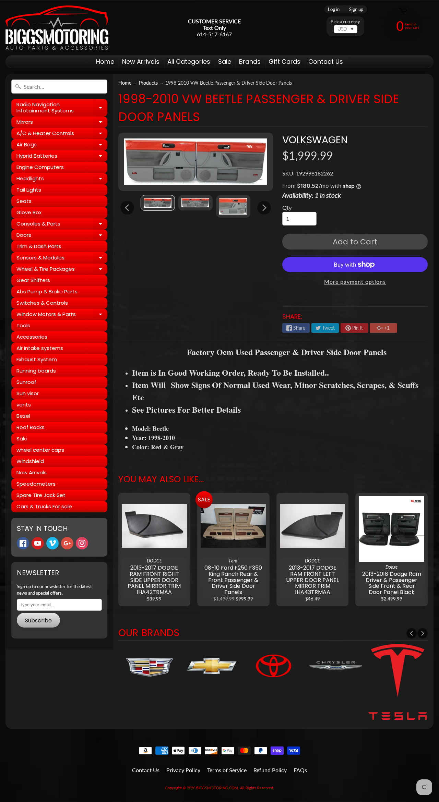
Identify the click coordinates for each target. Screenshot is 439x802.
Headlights (61, 179)
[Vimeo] (52, 543)
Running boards (36, 370)
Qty (287, 207)
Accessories (31, 336)
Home (105, 61)
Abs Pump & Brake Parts (47, 291)
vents (23, 404)
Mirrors (61, 123)
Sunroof (26, 382)
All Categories (188, 61)
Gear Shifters (33, 280)
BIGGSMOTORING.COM (217, 788)
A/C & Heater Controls (61, 134)
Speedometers (36, 483)
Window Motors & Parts (61, 315)
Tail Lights (28, 189)
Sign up (356, 9)
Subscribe (38, 620)
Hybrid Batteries (61, 157)
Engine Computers (40, 167)
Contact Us (325, 61)
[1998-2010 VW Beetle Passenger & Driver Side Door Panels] (158, 202)
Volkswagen (315, 140)
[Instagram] (82, 543)
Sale (224, 61)
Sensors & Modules (61, 259)
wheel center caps (40, 449)
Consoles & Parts (61, 225)
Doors (61, 236)
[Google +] (67, 543)
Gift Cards (284, 61)
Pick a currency (345, 21)
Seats (24, 201)
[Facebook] (23, 543)
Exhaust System (36, 359)
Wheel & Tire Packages (61, 270)
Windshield (30, 461)
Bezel (23, 416)
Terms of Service (227, 770)
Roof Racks (30, 427)
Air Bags (61, 145)
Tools (23, 325)
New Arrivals (140, 61)
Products (148, 83)
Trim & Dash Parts (38, 246)
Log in (334, 9)
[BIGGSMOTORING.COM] (56, 27)
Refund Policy (270, 770)
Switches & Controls (42, 302)
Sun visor (27, 393)
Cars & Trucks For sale (44, 506)
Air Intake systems (39, 348)
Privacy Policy (183, 770)
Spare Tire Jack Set (41, 495)
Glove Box (28, 212)
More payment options (355, 281)
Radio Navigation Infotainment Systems (61, 108)
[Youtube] (38, 543)
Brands (250, 61)
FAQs (300, 770)
